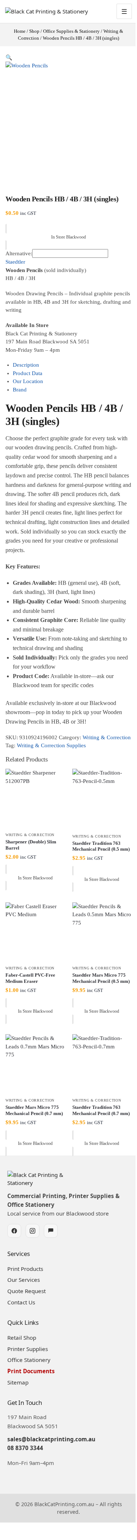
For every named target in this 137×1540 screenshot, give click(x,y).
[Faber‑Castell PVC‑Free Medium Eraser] (35, 932)
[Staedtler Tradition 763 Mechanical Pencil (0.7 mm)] (102, 1064)
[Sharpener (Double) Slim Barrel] (35, 798)
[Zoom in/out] (2, 1528)
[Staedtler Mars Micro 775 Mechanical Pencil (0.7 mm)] (35, 1064)
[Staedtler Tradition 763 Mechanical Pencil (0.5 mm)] (102, 799)
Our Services (23, 1279)
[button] (8, 57)
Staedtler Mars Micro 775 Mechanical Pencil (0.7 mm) (34, 1110)
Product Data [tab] (27, 373)
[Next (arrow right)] (8, 1537)
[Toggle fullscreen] (8, 1528)
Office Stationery (28, 1359)
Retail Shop (21, 1337)
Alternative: (18, 253)
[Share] (14, 1528)
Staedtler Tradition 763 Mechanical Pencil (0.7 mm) (101, 1110)
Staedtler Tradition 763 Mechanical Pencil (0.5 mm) (101, 846)
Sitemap (17, 1382)
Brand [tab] (20, 390)
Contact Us (21, 1302)
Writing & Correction (107, 737)
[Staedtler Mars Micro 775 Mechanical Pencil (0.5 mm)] (102, 932)
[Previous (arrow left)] (2, 1537)
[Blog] (51, 1231)
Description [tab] (26, 365)
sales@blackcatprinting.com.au (51, 1439)
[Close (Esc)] (20, 1528)
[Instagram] (32, 1231)
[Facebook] (14, 1231)
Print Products (25, 1268)
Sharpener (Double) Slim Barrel (30, 845)
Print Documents (31, 1371)
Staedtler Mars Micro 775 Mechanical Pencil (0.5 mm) (101, 978)
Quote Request (26, 1291)
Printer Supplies (27, 1348)
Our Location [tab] (28, 381)
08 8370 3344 (25, 1448)
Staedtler (15, 262)
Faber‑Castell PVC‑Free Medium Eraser (30, 978)
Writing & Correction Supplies (51, 745)
